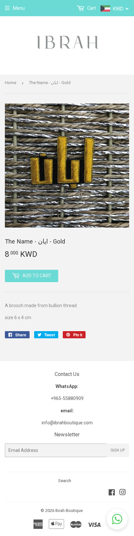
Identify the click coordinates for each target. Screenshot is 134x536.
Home (10, 82)
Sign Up (118, 450)
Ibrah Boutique (69, 510)
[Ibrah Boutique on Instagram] (122, 493)
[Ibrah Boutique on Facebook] (111, 493)
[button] (117, 519)
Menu (19, 8)
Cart (91, 8)
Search (64, 480)
